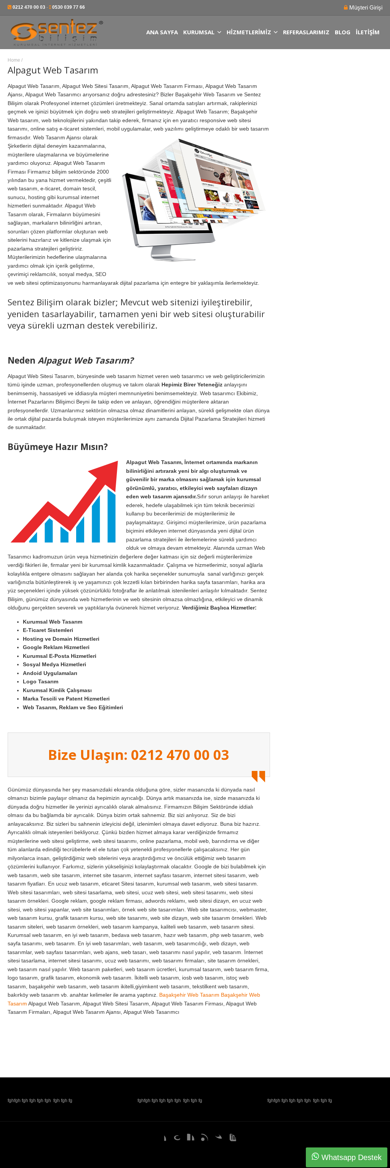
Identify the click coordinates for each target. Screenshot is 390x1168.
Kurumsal (198, 32)
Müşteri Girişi (365, 7)
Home (14, 60)
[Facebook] (160, 1140)
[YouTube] (230, 1140)
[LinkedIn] (188, 1140)
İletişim (368, 32)
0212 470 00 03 (29, 7)
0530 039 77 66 (68, 7)
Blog (342, 32)
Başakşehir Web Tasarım (189, 995)
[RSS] (202, 1140)
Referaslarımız (306, 32)
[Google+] (174, 1140)
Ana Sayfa (162, 32)
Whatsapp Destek (350, 1157)
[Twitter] (216, 1140)
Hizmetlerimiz (249, 32)
